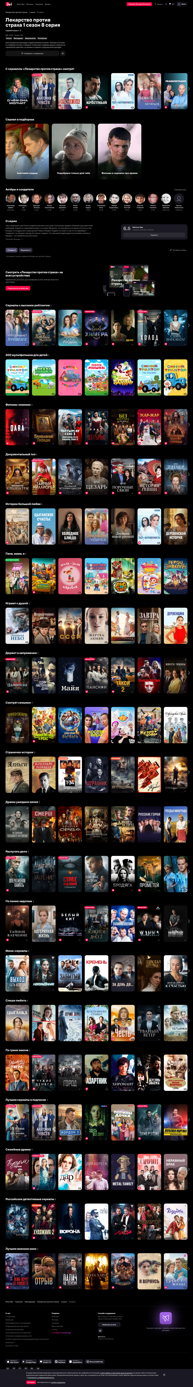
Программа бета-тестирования (18, 1323)
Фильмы (55, 1320)
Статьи (54, 1329)
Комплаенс (10, 1342)
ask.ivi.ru (101, 1337)
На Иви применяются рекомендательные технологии (27, 1339)
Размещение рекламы (15, 1329)
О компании (10, 1316)
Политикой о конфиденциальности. (41, 1377)
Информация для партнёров (17, 1326)
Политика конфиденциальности (19, 1336)
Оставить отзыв (12, 1346)
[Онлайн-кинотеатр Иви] (9, 4)
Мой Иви (55, 1316)
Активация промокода (61, 1333)
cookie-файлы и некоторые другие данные (116, 1373)
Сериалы (55, 1323)
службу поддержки (58, 1382)
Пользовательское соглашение (18, 1333)
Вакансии (9, 1320)
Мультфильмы (57, 1326)
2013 (11, 35)
